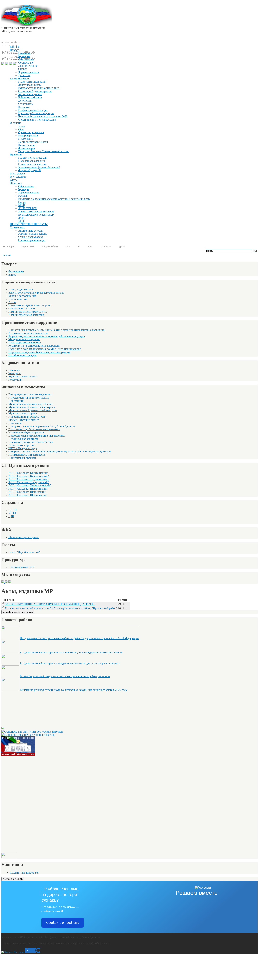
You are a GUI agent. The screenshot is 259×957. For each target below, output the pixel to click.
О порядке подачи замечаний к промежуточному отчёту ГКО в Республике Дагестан (59, 451)
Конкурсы (14, 373)
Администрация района (32, 233)
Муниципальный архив (22, 413)
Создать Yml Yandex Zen (24, 872)
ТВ (78, 246)
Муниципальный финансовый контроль (32, 410)
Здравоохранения (28, 72)
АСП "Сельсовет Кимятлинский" (29, 475)
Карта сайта (28, 246)
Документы (25, 100)
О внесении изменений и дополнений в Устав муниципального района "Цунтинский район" (61, 608)
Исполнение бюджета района (26, 432)
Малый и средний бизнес (23, 419)
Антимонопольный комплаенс (26, 454)
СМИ (67, 246)
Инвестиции (16, 400)
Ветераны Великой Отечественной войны (43, 151)
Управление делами (30, 94)
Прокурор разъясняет (21, 566)
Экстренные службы (30, 230)
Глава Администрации (32, 81)
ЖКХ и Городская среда (22, 448)
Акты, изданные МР (20, 289)
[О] (18, 754)
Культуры (24, 56)
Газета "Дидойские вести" (24, 552)
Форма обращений (29, 170)
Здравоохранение (28, 192)
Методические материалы (24, 339)
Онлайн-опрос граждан (22, 355)
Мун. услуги (17, 173)
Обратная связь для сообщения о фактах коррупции (39, 352)
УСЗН (12, 513)
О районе (15, 122)
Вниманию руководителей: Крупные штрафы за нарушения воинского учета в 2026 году (73, 689)
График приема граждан (32, 110)
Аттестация (15, 379)
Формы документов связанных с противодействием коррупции (46, 336)
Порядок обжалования (31, 160)
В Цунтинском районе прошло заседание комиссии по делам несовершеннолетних (70, 663)
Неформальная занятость (23, 438)
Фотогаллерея (26, 148)
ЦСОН (12, 509)
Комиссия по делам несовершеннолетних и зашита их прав (54, 198)
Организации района (31, 132)
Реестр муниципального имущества (30, 394)
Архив (12, 302)
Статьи (14, 179)
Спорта (22, 68)
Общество (16, 183)
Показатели (15, 422)
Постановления (17, 299)
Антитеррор (9, 246)
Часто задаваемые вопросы (24, 342)
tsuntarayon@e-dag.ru (10, 42)
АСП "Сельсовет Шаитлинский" (28, 488)
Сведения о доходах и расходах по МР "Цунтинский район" (44, 348)
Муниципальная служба (23, 376)
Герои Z (90, 246)
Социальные (25, 62)
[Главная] (26, 24)
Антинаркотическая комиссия (36, 211)
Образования (26, 59)
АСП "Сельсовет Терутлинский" (28, 479)
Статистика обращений (32, 163)
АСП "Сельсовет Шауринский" (27, 494)
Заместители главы (29, 84)
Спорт (22, 202)
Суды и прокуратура (30, 236)
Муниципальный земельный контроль (31, 407)
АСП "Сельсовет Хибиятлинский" (29, 485)
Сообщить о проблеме (62, 922)
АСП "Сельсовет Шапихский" (27, 491)
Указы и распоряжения (22, 295)
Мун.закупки (18, 176)
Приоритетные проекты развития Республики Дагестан (42, 426)
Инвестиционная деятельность (26, 416)
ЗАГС (21, 217)
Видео (12, 274)
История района (28, 135)
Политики (24, 53)
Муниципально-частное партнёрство (30, 403)
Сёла (21, 129)
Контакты (24, 106)
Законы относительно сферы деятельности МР (36, 292)
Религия (23, 195)
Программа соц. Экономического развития (34, 429)
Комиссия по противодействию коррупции (34, 345)
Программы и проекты (22, 457)
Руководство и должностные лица (38, 87)
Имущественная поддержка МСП (28, 397)
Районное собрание (30, 97)
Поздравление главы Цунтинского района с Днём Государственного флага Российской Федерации (79, 638)
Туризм (121, 246)
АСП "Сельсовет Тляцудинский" (28, 482)
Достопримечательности (33, 141)
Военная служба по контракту (36, 214)
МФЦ (21, 205)
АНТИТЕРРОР (27, 208)
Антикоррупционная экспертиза (28, 332)
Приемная (16, 154)
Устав (21, 125)
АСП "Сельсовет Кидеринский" (28, 472)
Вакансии (14, 370)
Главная (14, 46)
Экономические (27, 65)
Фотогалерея (16, 271)
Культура (23, 189)
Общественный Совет (21, 308)
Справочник (17, 227)
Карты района (26, 144)
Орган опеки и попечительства (37, 119)
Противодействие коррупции (36, 113)
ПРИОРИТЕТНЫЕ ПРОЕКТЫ (29, 224)
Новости (15, 49)
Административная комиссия (26, 314)
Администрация (19, 78)
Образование (26, 186)
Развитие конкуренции (22, 445)
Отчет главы (25, 103)
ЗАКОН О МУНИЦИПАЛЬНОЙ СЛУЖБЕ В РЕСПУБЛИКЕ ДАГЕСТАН (50, 604)
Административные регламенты (27, 311)
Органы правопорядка (31, 240)
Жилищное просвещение (23, 537)
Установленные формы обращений (39, 167)
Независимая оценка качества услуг (30, 305)
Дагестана (24, 75)
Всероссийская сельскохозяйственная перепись (36, 435)
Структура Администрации (35, 91)
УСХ (21, 221)
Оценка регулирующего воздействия (30, 441)
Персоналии (25, 138)
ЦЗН (11, 516)
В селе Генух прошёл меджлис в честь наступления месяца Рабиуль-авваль (65, 676)
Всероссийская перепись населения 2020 (42, 116)
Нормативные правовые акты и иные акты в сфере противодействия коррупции (56, 329)
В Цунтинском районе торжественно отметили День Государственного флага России (71, 652)
